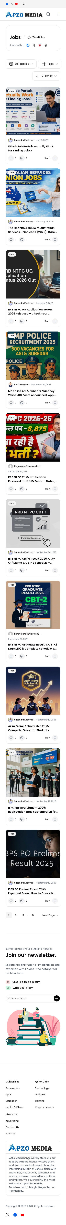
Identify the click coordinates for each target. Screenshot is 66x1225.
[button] (23, 3)
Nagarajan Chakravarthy (27, 466)
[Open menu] (58, 14)
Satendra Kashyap (23, 140)
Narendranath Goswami (26, 633)
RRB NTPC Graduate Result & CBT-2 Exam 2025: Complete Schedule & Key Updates (32, 647)
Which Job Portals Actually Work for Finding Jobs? (30, 148)
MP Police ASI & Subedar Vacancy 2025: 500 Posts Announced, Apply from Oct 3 (32, 393)
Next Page (50, 915)
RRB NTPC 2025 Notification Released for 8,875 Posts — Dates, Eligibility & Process (31, 479)
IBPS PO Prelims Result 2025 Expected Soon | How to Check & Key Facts (30, 891)
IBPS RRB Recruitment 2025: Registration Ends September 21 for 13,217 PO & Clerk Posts (32, 810)
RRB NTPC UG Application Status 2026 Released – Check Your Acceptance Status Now (30, 312)
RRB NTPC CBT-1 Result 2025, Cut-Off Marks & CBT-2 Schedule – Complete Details (31, 561)
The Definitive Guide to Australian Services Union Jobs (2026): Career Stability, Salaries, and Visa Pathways (33, 230)
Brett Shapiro (21, 384)
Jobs (11, 91)
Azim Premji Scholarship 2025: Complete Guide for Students (29, 728)
